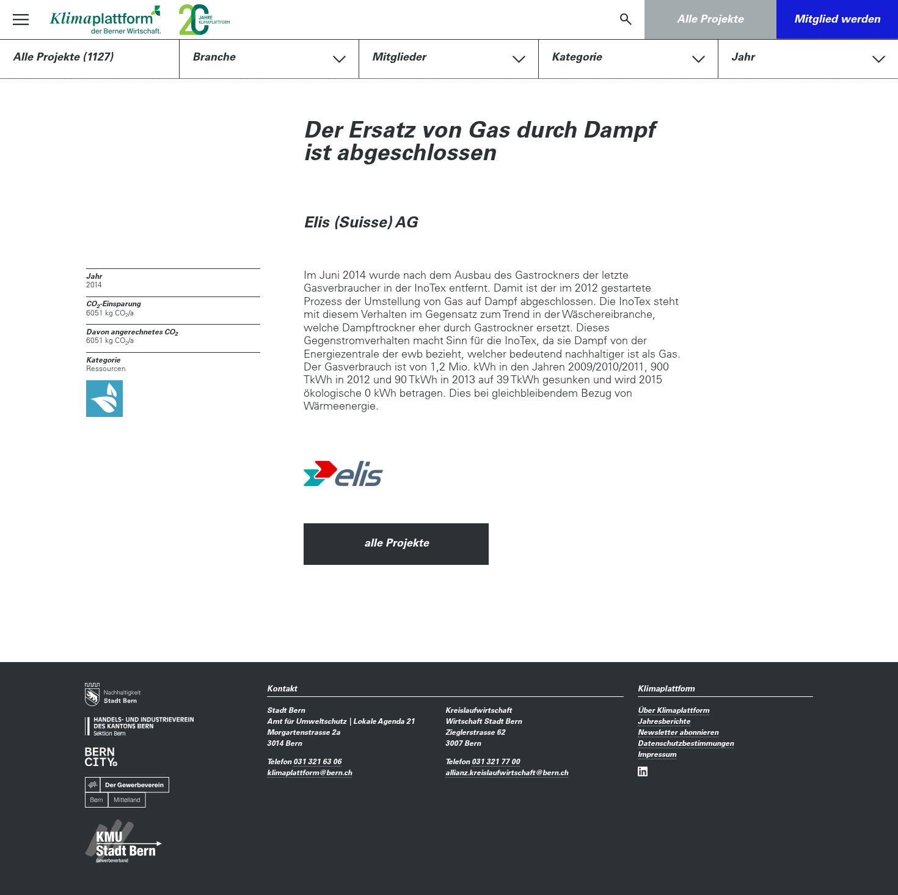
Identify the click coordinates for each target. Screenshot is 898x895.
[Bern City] (101, 756)
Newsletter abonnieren (678, 732)
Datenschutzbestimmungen (686, 743)
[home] (105, 20)
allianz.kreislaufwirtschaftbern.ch (506, 772)
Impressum (657, 754)
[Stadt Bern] (113, 694)
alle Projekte (396, 543)
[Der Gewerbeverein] (127, 792)
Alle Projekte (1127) (63, 57)
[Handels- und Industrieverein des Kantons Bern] (139, 726)
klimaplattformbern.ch (309, 772)
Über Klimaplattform (673, 710)
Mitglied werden (837, 19)
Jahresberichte (664, 721)
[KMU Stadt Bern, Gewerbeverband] (123, 841)
